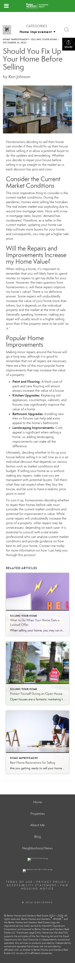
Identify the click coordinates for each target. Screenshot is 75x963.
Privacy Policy (51, 881)
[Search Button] (66, 29)
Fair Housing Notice (44, 887)
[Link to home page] (37, 6)
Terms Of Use (19, 881)
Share (69, 47)
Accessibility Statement (32, 885)
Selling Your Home (44, 39)
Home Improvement (16, 39)
